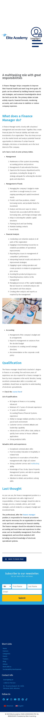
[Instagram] (11, 699)
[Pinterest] (22, 699)
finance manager (29, 515)
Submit (22, 598)
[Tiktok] (26, 699)
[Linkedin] (19, 699)
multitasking (35, 464)
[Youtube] (15, 699)
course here (17, 392)
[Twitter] (7, 699)
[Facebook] (3, 699)
